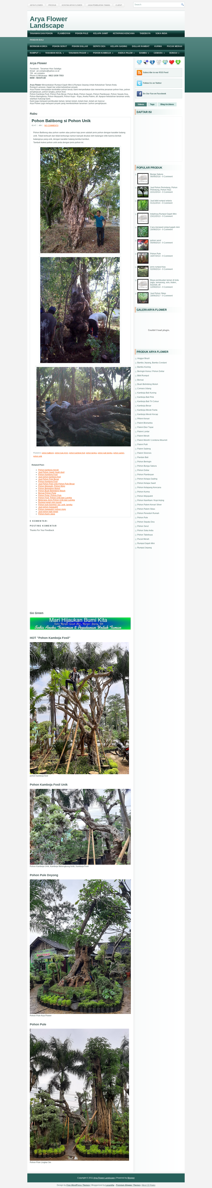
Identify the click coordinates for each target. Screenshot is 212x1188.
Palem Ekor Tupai (145, 427)
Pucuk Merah (174, 46)
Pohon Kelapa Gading (147, 479)
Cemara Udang (144, 388)
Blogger (131, 1178)
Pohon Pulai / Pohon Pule (49, 495)
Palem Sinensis (144, 453)
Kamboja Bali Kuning (146, 393)
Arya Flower (36, 5)
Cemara (159, 53)
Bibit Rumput (143, 375)
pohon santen (118, 453)
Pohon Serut (59, 46)
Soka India (161, 33)
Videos (141, 104)
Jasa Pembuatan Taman (99, 5)
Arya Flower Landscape (49, 22)
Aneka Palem (126, 53)
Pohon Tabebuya (145, 535)
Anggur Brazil (143, 358)
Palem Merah (143, 436)
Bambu (144, 53)
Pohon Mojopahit (145, 496)
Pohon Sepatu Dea (146, 522)
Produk (52, 5)
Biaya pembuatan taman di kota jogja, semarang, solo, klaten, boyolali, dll (164, 282)
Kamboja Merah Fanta (147, 410)
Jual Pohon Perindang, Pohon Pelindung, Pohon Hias (163, 188)
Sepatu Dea (99, 46)
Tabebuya (145, 33)
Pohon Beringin (144, 461)
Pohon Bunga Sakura (147, 466)
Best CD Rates (148, 1185)
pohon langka (91, 453)
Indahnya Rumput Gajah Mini (163, 214)
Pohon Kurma (143, 492)
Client (119, 5)
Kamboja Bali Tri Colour (148, 401)
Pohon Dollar (80, 46)
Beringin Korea (38, 46)
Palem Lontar (143, 431)
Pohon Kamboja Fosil (48, 474)
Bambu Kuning (144, 367)
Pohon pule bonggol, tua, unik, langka (55, 504)
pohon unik (37, 456)
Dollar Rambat (140, 46)
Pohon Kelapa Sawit (146, 483)
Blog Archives (167, 104)
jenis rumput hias (158, 267)
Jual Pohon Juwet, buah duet (51, 472)
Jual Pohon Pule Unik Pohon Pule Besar (56, 484)
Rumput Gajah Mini (146, 543)
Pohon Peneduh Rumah (148, 513)
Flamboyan (64, 33)
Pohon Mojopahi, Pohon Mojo (51, 486)
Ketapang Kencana (124, 33)
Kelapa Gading (118, 46)
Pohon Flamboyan (145, 474)
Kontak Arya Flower (72, 5)
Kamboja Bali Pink (145, 397)
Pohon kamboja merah (48, 470)
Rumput (35, 53)
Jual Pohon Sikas (158, 293)
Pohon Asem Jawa (46, 514)
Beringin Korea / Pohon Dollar (150, 371)
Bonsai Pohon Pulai (47, 493)
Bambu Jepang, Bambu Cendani (152, 363)
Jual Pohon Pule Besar (48, 479)
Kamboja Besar (144, 406)
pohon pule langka (105, 453)
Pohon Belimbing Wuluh (49, 488)
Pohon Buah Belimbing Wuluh (51, 491)
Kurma (158, 46)
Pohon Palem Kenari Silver (149, 504)
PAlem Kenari (143, 418)
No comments (51, 125)
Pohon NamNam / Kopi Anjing (150, 500)
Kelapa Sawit (100, 33)
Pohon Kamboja (103, 53)
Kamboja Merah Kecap (147, 414)
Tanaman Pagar (78, 53)
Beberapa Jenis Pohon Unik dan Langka (56, 500)
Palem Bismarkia (145, 423)
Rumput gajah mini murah (50, 502)
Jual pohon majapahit (48, 507)
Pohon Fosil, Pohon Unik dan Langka (55, 498)
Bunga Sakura (156, 174)
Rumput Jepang (144, 548)
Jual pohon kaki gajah (48, 511)
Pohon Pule (81, 33)
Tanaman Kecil (54, 53)
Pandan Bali (37, 40)
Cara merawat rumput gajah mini (165, 227)
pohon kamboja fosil (77, 453)
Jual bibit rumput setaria (161, 201)
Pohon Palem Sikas (146, 509)
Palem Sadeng (144, 449)
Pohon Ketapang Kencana (149, 487)
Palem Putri (142, 444)
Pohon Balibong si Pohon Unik (61, 121)
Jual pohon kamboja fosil (49, 477)
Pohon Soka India (145, 530)
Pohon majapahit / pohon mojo (52, 509)
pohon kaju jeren (61, 453)
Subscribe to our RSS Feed (155, 72)
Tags (152, 104)
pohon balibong (48, 453)
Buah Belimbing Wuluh (147, 384)
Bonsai (174, 53)
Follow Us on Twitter (152, 83)
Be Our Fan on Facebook (154, 93)
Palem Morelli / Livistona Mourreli (152, 440)
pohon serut (155, 240)
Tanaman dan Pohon (41, 33)
